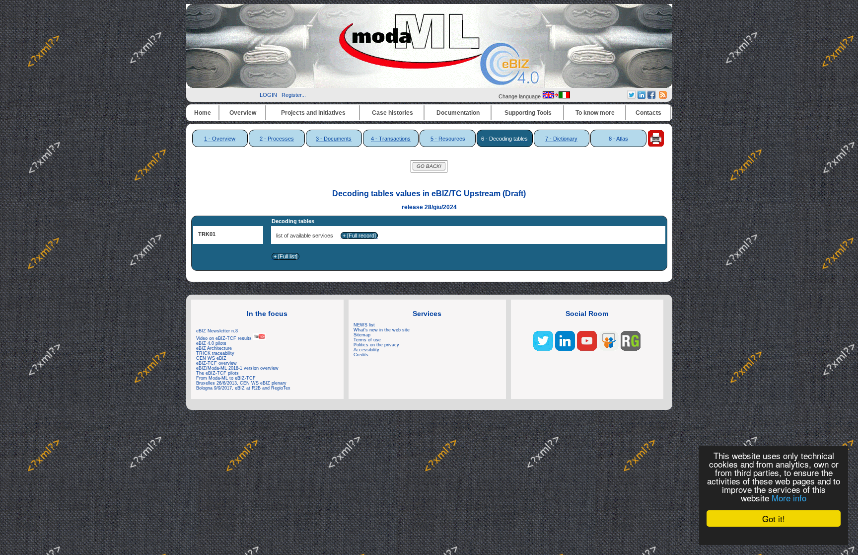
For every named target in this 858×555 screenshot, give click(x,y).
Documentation (458, 112)
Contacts (648, 112)
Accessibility (366, 349)
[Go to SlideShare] (609, 349)
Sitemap (362, 334)
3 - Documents (334, 139)
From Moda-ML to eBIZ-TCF (226, 378)
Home (202, 112)
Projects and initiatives (313, 112)
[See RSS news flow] (663, 97)
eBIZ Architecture (214, 348)
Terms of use (367, 339)
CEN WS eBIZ (211, 358)
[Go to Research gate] (631, 349)
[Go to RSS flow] (543, 349)
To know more (595, 112)
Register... (294, 95)
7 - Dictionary (561, 139)
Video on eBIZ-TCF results (224, 338)
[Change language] (556, 96)
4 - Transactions (391, 139)
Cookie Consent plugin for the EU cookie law (773, 535)
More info (789, 497)
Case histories (392, 112)
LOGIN (268, 95)
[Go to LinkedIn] (565, 349)
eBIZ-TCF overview (216, 363)
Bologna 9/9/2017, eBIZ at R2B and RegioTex (243, 388)
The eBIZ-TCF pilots (217, 373)
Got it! (773, 518)
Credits (361, 354)
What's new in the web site (382, 329)
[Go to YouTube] (587, 349)
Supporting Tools (528, 112)
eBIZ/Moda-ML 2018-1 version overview (237, 368)
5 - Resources (447, 139)
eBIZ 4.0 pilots (211, 343)
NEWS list (364, 324)
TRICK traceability (215, 353)
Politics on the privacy (376, 344)
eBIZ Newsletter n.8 (217, 330)
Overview (242, 112)
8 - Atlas (618, 139)
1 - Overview (219, 139)
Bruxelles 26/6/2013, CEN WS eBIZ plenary (241, 383)
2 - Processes (277, 139)
